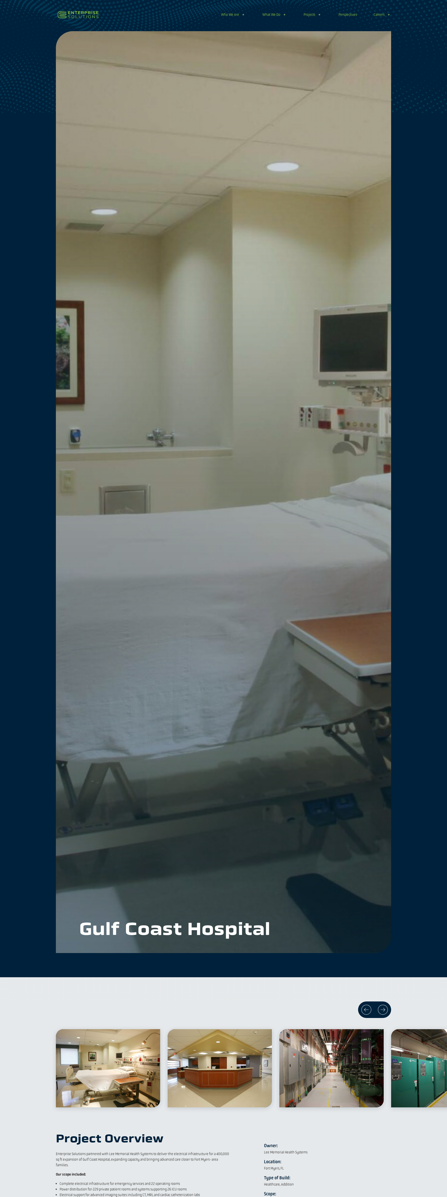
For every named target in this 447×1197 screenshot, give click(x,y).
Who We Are (230, 14)
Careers (379, 14)
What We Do (271, 14)
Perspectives (348, 14)
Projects (309, 14)
